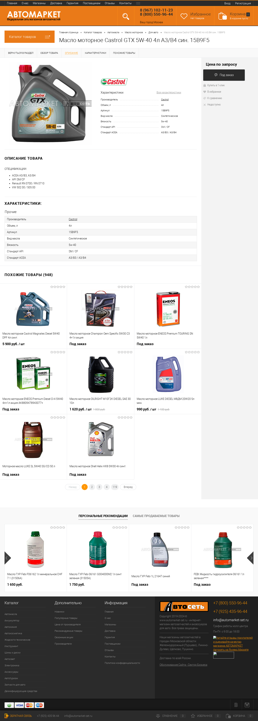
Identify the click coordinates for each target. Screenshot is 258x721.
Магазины (39, 3)
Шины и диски (12, 652)
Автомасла (11, 614)
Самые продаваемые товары (156, 516)
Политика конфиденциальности (122, 663)
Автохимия (11, 627)
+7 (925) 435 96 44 (48, 715)
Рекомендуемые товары (68, 630)
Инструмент (11, 646)
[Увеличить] (50, 103)
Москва (158, 22)
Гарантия (72, 3)
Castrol (165, 99)
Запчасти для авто (15, 684)
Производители (63, 643)
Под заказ (227, 75)
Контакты (125, 3)
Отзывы (110, 3)
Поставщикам (91, 3)
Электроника (12, 665)
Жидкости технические (17, 639)
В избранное (214, 91)
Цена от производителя (68, 624)
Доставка (56, 3)
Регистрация (243, 3)
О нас (25, 3)
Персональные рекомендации (103, 516)
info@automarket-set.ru (231, 620)
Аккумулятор (12, 620)
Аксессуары (11, 671)
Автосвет (10, 659)
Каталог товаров (22, 37)
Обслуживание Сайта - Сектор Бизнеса (183, 664)
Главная (12, 3)
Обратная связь (20, 715)
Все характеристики (169, 92)
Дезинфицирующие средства (21, 691)
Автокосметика (13, 633)
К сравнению (214, 98)
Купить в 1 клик (216, 85)
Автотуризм (11, 678)
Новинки (59, 611)
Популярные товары (66, 618)
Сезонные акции (64, 637)
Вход (227, 3)
